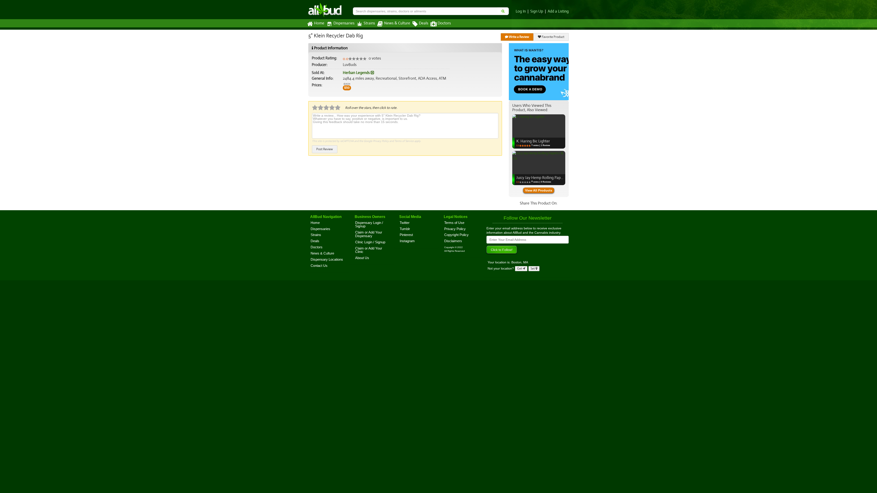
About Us (362, 258)
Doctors (444, 23)
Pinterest (406, 235)
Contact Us (319, 265)
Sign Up (536, 11)
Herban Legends (357, 72)
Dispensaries (343, 23)
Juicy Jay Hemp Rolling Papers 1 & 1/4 (547, 177)
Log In (521, 11)
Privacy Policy (381, 141)
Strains (369, 23)
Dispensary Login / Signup (369, 224)
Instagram (407, 241)
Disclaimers (453, 241)
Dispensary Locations (327, 259)
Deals (423, 23)
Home (319, 23)
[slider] (357, 58)
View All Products (538, 190)
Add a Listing (558, 11)
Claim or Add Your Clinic (368, 250)
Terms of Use (454, 223)
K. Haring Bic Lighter (533, 141)
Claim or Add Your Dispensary (368, 234)
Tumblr (405, 229)
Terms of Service (404, 141)
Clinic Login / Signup (370, 242)
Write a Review (518, 37)
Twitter (404, 223)
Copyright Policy (456, 235)
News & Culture (397, 23)
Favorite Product (552, 37)
